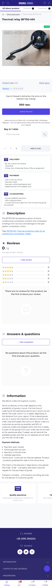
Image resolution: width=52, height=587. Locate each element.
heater (28, 234)
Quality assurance (18, 495)
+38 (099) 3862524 (26, 538)
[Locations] (44, 3)
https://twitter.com (26, 551)
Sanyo (47, 83)
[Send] (45, 134)
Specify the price (26, 112)
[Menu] (3, 3)
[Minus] (5, 148)
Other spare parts (13, 14)
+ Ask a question (26, 342)
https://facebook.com (19, 551)
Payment (14, 175)
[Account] (49, 3)
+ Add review (26, 260)
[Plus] (16, 148)
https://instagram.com (32, 551)
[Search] (8, 3)
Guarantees (17, 194)
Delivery (15, 159)
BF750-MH (11, 231)
